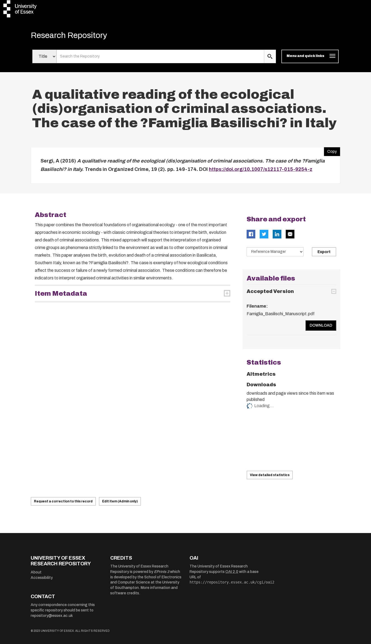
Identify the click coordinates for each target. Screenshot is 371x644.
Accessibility (42, 578)
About (36, 572)
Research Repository (69, 35)
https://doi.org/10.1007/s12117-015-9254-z (260, 169)
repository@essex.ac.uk (52, 616)
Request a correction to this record (63, 501)
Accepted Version (270, 291)
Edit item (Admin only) (120, 501)
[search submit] (270, 56)
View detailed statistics (270, 475)
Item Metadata (61, 293)
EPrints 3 (161, 572)
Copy (330, 150)
